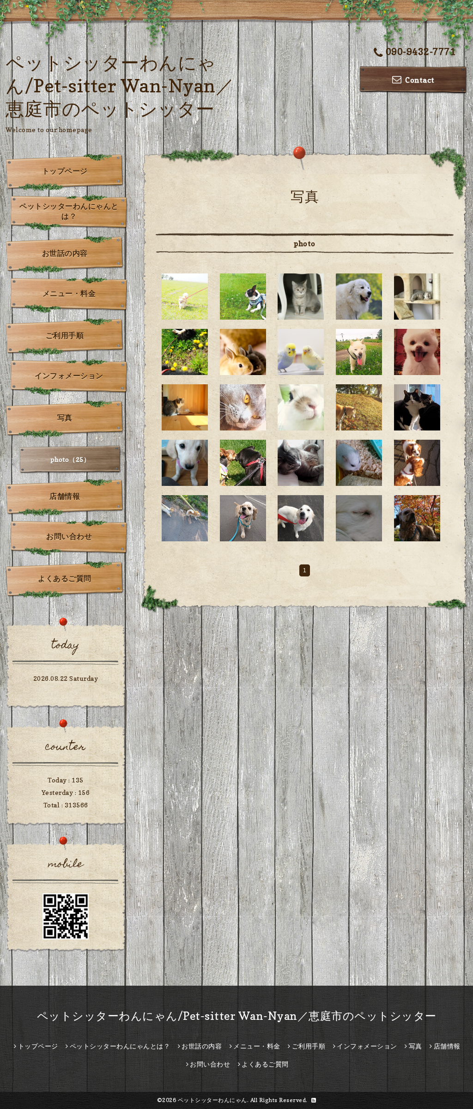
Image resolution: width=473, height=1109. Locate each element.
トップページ (65, 171)
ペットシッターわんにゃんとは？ (69, 211)
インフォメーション (69, 375)
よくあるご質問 (64, 578)
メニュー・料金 (69, 293)
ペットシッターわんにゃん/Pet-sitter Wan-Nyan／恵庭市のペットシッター (120, 85)
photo (304, 243)
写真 (65, 417)
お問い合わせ (69, 536)
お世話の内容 (65, 253)
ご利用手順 (65, 335)
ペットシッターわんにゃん (212, 1100)
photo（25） (70, 459)
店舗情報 (64, 496)
